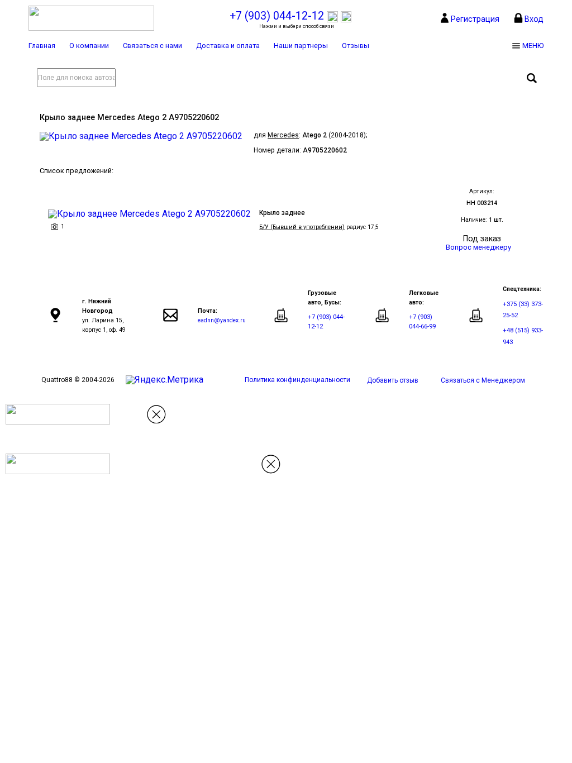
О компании (89, 45)
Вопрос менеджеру (478, 247)
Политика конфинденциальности (297, 380)
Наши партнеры (301, 45)
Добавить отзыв (392, 380)
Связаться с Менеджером (483, 380)
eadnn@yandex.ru (222, 320)
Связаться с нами (152, 45)
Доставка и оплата (228, 45)
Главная (41, 45)
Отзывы (355, 45)
